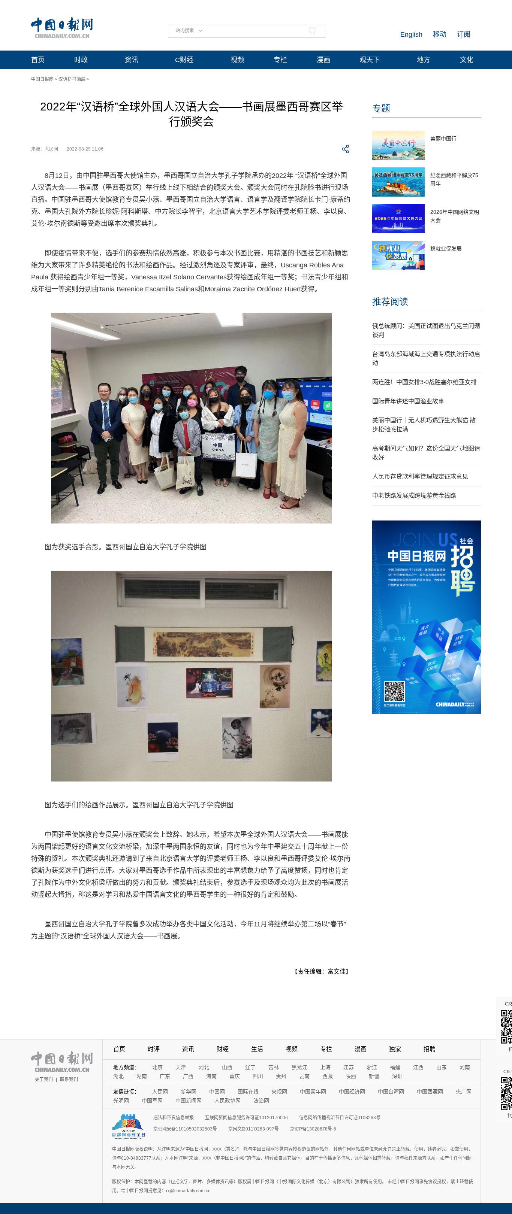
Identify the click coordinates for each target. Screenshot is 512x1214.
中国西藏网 (430, 1092)
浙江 (372, 1067)
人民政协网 (227, 1101)
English (411, 34)
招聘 (430, 1049)
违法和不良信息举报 (173, 1117)
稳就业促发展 (446, 249)
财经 (223, 1049)
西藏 (327, 1076)
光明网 (121, 1101)
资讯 (131, 60)
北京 (157, 1067)
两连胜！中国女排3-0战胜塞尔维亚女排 (424, 382)
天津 (180, 1067)
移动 (439, 34)
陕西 (351, 1076)
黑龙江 (299, 1067)
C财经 (184, 60)
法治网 (261, 1101)
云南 (304, 1076)
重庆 (234, 1076)
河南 (465, 1067)
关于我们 (44, 1079)
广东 (165, 1076)
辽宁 (250, 1067)
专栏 (280, 60)
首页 (38, 60)
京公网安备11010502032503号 (185, 1129)
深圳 (397, 1076)
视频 (237, 60)
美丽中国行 (443, 139)
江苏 (348, 1067)
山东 (441, 1067)
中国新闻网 (188, 1101)
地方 (423, 60)
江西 (418, 1067)
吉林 (273, 1067)
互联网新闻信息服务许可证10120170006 (246, 1117)
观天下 (369, 60)
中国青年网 (313, 1092)
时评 (154, 1049)
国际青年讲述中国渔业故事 (408, 401)
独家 (395, 1049)
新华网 (188, 1092)
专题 (381, 108)
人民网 (160, 1092)
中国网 (217, 1092)
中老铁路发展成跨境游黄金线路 (414, 495)
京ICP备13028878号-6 (313, 1129)
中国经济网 (352, 1092)
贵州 (281, 1076)
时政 (81, 60)
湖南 (141, 1076)
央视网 (279, 1092)
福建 (395, 1067)
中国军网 (152, 1101)
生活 (257, 1049)
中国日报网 (42, 79)
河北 (204, 1067)
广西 (188, 1076)
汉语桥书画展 (71, 79)
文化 (466, 60)
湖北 (118, 1076)
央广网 (464, 1092)
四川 (258, 1076)
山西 (227, 1067)
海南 (211, 1076)
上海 (325, 1067)
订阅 (463, 34)
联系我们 (69, 1079)
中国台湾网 (391, 1092)
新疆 (374, 1076)
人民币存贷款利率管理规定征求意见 (420, 476)
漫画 (323, 60)
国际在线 (248, 1092)
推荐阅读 (390, 302)
